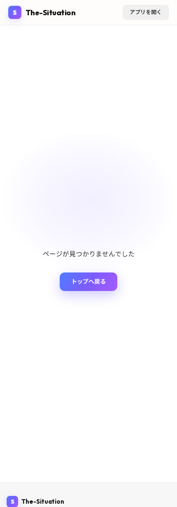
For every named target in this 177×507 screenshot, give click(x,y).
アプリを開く (146, 12)
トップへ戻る (88, 281)
